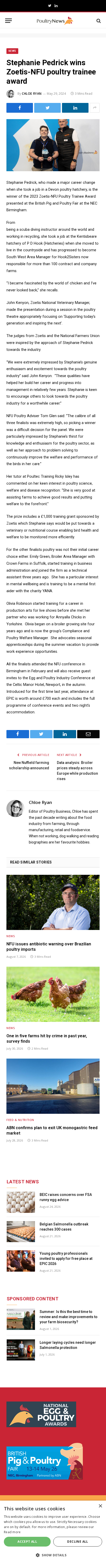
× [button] (100, 1506)
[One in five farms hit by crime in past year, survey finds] (53, 994)
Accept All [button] (27, 1541)
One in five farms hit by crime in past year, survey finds (46, 1038)
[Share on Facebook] (19, 108)
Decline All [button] (77, 1541)
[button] (53, 1555)
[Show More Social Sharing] (95, 108)
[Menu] (8, 20)
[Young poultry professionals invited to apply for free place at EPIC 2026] (21, 1261)
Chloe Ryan (32, 93)
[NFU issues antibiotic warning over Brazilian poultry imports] (53, 902)
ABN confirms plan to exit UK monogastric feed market (52, 1130)
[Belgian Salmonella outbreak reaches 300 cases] (21, 1231)
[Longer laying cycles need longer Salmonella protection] (21, 1350)
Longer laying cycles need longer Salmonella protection (68, 1345)
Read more (12, 1532)
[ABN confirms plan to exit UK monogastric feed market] (53, 1086)
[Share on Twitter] (47, 108)
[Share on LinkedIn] (75, 108)
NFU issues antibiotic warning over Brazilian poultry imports (48, 947)
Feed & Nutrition (20, 1120)
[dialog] (53, 1532)
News (12, 51)
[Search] (98, 20)
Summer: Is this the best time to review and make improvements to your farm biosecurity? (69, 1317)
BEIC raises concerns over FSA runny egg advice (66, 1197)
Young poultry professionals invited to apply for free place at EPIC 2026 (66, 1258)
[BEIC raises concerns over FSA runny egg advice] (21, 1202)
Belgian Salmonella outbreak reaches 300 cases (64, 1226)
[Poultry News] (55, 20)
